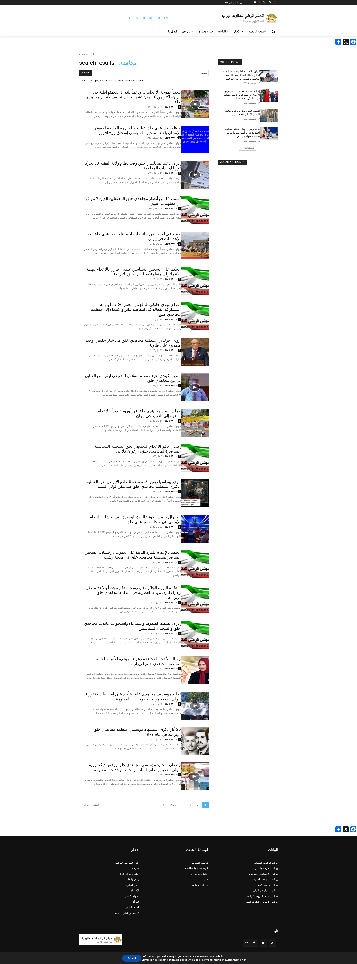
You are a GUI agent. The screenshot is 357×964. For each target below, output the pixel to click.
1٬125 (173, 804)
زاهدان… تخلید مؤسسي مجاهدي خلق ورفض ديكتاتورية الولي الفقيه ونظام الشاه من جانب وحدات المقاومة (135, 767)
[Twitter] (272, 943)
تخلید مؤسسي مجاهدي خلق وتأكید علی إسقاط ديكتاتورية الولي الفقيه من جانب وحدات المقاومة (133, 696)
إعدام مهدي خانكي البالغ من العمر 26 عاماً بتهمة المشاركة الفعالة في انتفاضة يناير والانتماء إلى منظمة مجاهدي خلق (136, 309)
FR (158, 17)
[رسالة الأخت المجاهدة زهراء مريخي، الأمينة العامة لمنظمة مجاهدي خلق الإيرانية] (195, 670)
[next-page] (163, 805)
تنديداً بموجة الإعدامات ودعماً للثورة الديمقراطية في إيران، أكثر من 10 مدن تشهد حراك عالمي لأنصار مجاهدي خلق (133, 97)
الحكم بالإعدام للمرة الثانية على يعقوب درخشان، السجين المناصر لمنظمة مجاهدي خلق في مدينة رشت (133, 554)
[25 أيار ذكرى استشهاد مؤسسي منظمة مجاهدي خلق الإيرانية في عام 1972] (195, 741)
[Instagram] (269, 3)
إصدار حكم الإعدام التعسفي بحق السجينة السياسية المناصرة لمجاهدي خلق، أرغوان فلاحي (137, 448)
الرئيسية (90, 54)
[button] (273, 31)
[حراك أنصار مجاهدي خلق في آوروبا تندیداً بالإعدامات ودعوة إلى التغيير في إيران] (195, 423)
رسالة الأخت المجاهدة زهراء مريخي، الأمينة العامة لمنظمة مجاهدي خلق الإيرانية (138, 661)
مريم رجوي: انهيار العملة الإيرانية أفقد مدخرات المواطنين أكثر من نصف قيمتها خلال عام (242, 132)
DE (150, 17)
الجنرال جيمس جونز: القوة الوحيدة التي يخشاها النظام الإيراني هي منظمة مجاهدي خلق (135, 519)
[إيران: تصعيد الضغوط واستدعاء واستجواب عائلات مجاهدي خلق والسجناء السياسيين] (195, 635)
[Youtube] (255, 3)
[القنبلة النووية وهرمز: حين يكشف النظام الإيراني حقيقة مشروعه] (269, 115)
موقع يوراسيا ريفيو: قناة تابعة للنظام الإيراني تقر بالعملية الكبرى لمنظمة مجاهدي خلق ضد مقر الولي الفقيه (133, 484)
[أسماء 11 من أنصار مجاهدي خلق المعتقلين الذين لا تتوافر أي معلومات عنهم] (195, 210)
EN (166, 17)
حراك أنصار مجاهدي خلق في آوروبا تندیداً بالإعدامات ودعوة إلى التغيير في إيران (137, 413)
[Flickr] (246, 943)
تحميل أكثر (249, 147)
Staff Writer (171, 106)
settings (147, 960)
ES (130, 17)
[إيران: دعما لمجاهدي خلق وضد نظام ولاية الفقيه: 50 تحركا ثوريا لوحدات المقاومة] (195, 175)
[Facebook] (275, 3)
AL (137, 17)
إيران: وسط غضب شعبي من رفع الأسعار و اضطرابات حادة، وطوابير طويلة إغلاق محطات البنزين (241, 94)
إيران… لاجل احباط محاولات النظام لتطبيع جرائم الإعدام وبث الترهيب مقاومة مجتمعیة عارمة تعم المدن (241, 75)
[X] (264, 3)
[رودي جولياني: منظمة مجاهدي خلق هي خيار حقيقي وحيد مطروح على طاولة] (195, 352)
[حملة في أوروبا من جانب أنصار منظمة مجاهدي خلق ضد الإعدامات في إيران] (195, 245)
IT (144, 17)
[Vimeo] (259, 3)
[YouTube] (263, 943)
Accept (132, 958)
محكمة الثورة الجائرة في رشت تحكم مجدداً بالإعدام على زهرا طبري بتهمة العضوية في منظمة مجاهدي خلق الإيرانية (133, 592)
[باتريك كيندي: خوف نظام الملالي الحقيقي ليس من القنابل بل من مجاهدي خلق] (195, 387)
